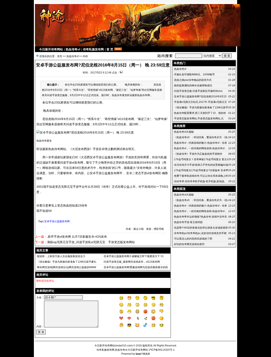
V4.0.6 (146, 353)
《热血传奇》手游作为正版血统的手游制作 (198, 153)
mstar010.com (124, 345)
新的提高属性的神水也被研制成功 (193, 85)
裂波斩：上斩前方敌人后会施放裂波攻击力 (61, 256)
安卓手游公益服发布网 (57, 221)
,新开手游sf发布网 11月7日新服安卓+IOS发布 (77, 236)
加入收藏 (201, 8)
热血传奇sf (73, 49)
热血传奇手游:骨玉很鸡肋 (188, 222)
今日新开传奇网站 (51, 49)
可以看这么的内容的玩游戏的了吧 (193, 238)
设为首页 (188, 8)
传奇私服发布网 (93, 49)
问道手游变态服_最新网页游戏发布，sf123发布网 (132, 261)
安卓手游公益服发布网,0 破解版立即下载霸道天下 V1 (134, 256)
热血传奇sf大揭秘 (184, 131)
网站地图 (231, 8)
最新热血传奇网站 (54, 149)
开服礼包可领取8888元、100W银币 (194, 74)
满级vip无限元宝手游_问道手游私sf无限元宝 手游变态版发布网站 (91, 242)
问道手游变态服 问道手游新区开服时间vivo (198, 91)
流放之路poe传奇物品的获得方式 (193, 80)
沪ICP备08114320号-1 (162, 349)
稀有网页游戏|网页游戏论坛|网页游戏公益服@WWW (66, 267)
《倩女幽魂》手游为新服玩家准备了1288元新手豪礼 (66, 261)
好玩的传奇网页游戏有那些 (189, 244)
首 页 (109, 49)
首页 (59, 56)
